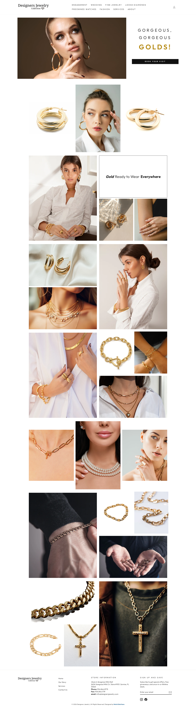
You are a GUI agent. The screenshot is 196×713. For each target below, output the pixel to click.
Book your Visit (155, 61)
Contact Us (62, 690)
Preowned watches (84, 9)
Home (60, 678)
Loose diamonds (135, 5)
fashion (105, 9)
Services (118, 9)
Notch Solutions (119, 704)
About (132, 9)
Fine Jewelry (113, 5)
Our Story (62, 682)
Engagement (79, 5)
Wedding (96, 5)
